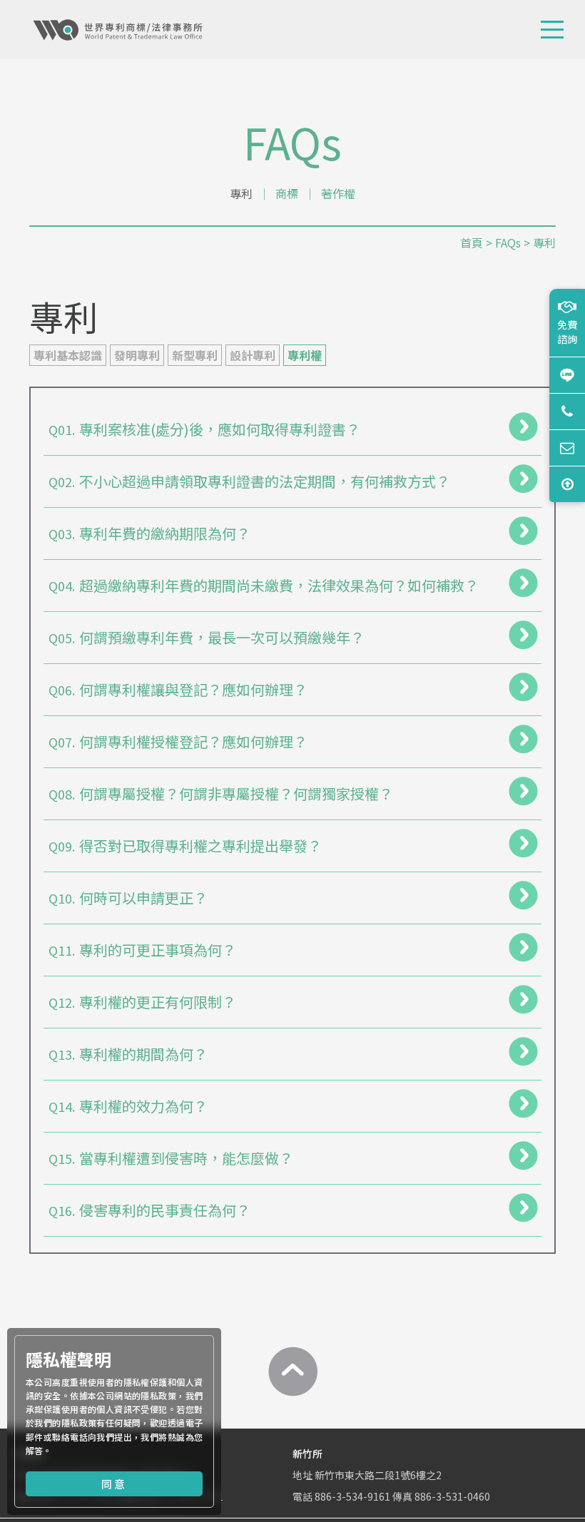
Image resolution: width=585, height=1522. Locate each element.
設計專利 (252, 355)
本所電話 (567, 411)
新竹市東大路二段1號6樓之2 (378, 1475)
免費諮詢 (567, 331)
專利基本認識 (68, 355)
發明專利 (137, 355)
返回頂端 (567, 484)
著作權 (338, 193)
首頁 (471, 242)
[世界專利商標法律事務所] (117, 30)
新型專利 (195, 355)
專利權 (305, 355)
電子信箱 (567, 447)
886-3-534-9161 (352, 1496)
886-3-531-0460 (452, 1496)
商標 (286, 193)
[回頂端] (292, 1371)
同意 (114, 1483)
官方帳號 (567, 375)
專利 (241, 193)
